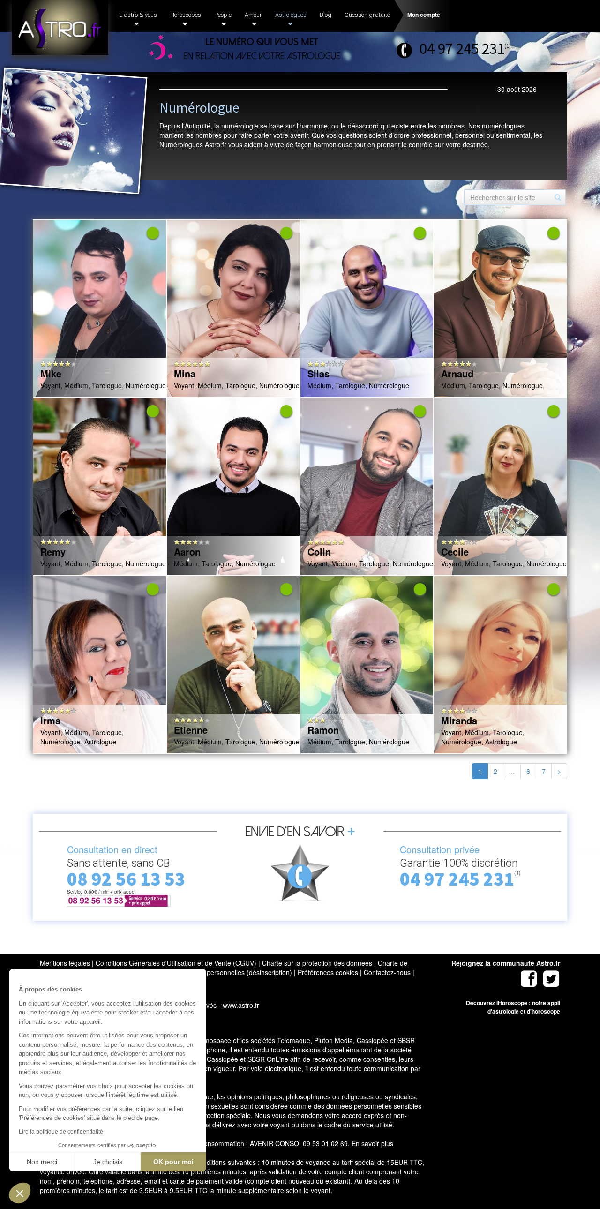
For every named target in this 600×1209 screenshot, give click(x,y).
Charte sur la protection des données (317, 963)
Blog (325, 14)
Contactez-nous (387, 972)
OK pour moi (173, 1161)
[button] (19, 1193)
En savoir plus (372, 1143)
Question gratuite (367, 14)
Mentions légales (65, 963)
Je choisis (107, 1161)
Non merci (42, 1161)
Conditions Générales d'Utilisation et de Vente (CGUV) (176, 963)
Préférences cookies (328, 972)
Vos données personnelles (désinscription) (229, 972)
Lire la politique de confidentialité (61, 1131)
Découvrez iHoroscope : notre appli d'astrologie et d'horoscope (513, 1007)
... (512, 771)
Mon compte (423, 14)
